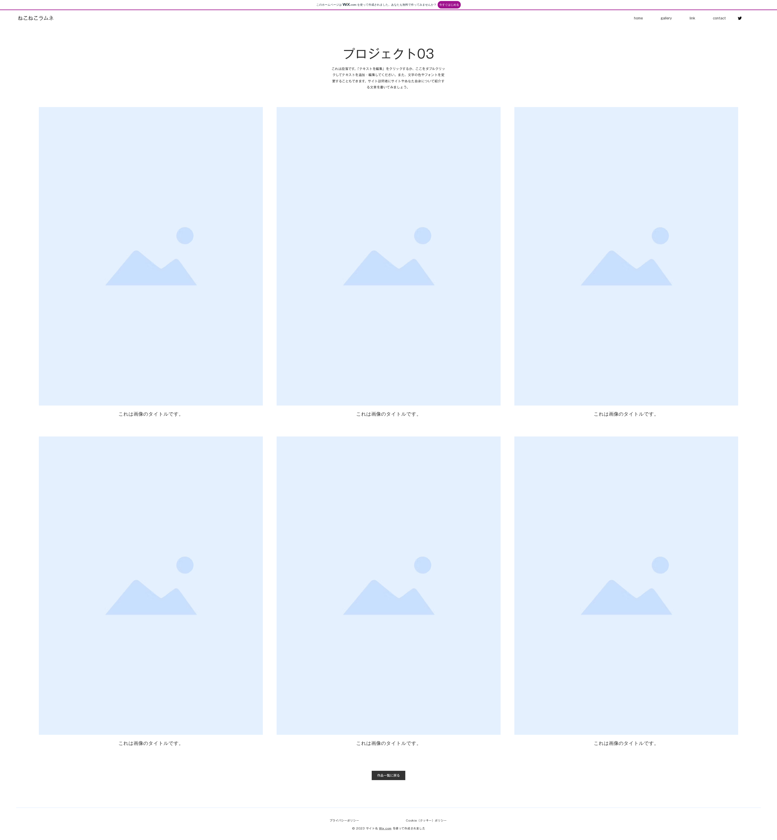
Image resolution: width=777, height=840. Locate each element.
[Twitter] (739, 18)
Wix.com (385, 828)
